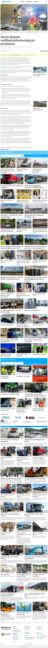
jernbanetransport (27, 147)
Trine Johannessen (16, 638)
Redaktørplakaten (40, 638)
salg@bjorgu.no (39, 633)
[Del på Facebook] (40, 51)
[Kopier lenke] (45, 51)
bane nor (20, 147)
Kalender (22, 1)
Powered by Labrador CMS (24, 646)
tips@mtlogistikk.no (28, 633)
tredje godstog (3, 67)
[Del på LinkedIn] (42, 51)
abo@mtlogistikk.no (28, 639)
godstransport (8, 147)
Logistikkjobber (29, 1)
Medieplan (15, 641)
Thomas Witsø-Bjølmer (17, 631)
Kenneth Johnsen (16, 635)
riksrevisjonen (15, 147)
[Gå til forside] (7, 1)
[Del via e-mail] (43, 51)
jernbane (2, 147)
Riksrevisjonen (8, 66)
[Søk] (46, 1)
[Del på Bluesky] (46, 51)
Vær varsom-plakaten (41, 636)
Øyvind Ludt (15, 628)
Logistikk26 (35, 1)
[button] (2, 420)
